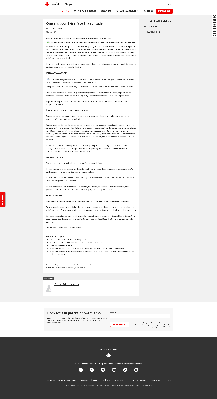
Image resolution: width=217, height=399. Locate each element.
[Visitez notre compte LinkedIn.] (103, 370)
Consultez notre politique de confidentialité (161, 326)
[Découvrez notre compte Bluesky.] (136, 370)
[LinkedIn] (214, 21)
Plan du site (105, 380)
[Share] (214, 34)
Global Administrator (56, 28)
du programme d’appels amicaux (99, 189)
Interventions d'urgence (85, 11)
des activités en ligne (91, 134)
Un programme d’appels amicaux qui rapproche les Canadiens (76, 242)
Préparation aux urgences (127, 11)
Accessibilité (118, 380)
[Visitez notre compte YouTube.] (114, 370)
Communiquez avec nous (136, 380)
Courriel (113, 312)
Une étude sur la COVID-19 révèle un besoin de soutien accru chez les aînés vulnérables (87, 248)
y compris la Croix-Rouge (100, 145)
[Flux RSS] (108, 355)
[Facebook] (214, 16)
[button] (170, 4)
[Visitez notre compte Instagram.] (92, 370)
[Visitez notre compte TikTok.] (125, 370)
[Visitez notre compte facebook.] (81, 370)
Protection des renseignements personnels (60, 380)
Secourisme (106, 11)
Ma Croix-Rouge (156, 380)
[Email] (214, 30)
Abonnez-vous (119, 324)
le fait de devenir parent (82, 210)
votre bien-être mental (119, 178)
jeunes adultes (119, 55)
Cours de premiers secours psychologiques (68, 239)
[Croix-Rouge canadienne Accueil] (52, 4)
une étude (112, 46)
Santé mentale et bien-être (61, 245)
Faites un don (164, 11)
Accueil (65, 11)
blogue (69, 4)
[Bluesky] (214, 25)
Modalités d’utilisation (89, 380)
